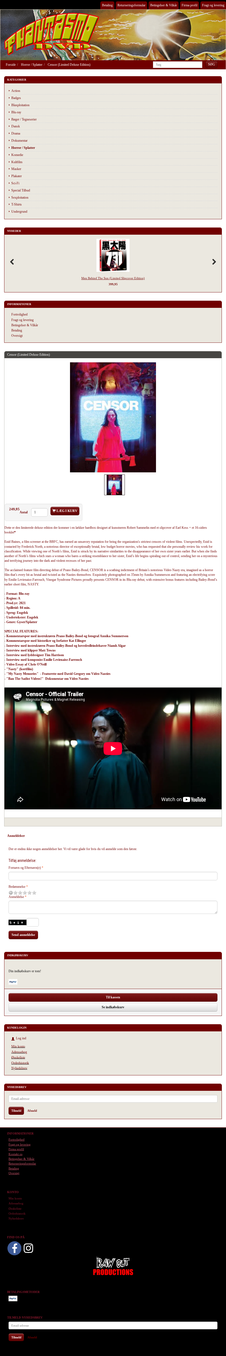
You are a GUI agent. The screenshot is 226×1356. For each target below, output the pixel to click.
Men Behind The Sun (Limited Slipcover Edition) (113, 278)
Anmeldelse (16, 897)
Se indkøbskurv (113, 1007)
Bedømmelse (17, 887)
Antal (24, 512)
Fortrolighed (19, 314)
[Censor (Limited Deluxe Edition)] (113, 417)
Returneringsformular (131, 5)
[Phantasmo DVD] (51, 34)
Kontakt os (15, 1154)
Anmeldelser (16, 836)
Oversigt (17, 336)
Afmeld (32, 1110)
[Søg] (211, 64)
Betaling (107, 5)
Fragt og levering (213, 5)
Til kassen (113, 997)
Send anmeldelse (23, 935)
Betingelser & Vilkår (163, 5)
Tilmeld (16, 1110)
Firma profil (189, 5)
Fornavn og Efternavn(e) (25, 868)
